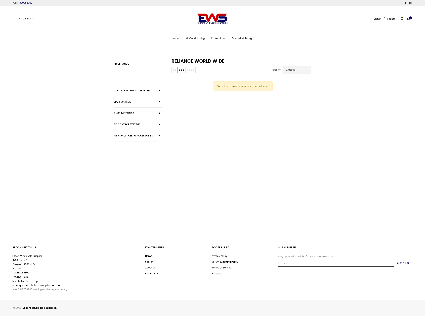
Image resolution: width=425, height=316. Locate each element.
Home (148, 256)
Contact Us (151, 273)
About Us (150, 267)
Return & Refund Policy (225, 261)
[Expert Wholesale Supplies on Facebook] (405, 2)
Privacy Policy (219, 256)
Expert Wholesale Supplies (39, 308)
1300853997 (25, 2)
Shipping (216, 273)
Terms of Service (221, 267)
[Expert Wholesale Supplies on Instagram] (410, 2)
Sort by (276, 70)
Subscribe (402, 263)
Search (149, 261)
